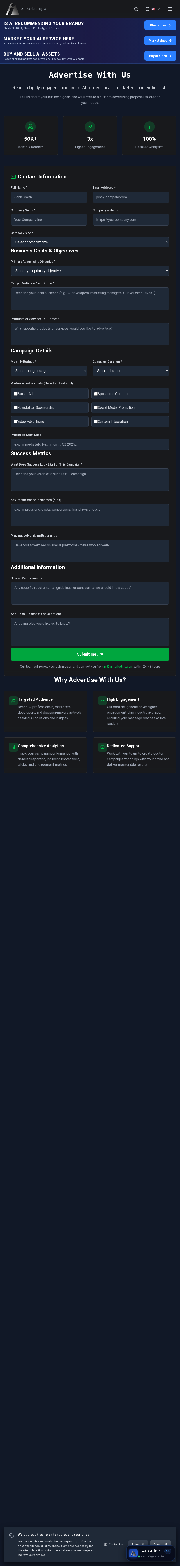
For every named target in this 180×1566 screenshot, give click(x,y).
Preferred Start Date (26, 435)
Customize (116, 1544)
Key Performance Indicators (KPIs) (36, 500)
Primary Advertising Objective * (33, 261)
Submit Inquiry (90, 654)
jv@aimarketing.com (118, 666)
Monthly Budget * (23, 361)
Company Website (105, 210)
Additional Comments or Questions (36, 614)
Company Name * (23, 210)
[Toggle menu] (170, 9)
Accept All (160, 1544)
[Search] (136, 9)
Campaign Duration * (107, 361)
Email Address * (104, 187)
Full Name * (19, 187)
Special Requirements (26, 578)
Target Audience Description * (32, 283)
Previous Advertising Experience (34, 535)
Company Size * (22, 233)
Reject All (138, 1544)
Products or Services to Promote (35, 319)
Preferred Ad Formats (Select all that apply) (43, 383)
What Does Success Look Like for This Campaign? (46, 464)
